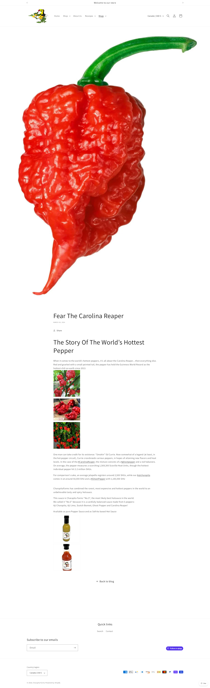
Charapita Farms (39, 683)
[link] (105, 384)
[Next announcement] (183, 2)
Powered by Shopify (53, 683)
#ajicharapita (143, 475)
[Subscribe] (75, 647)
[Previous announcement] (27, 2)
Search (100, 631)
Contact (109, 631)
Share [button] (59, 330)
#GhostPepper (98, 478)
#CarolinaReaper (86, 461)
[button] (66, 16)
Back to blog (107, 581)
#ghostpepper (128, 461)
